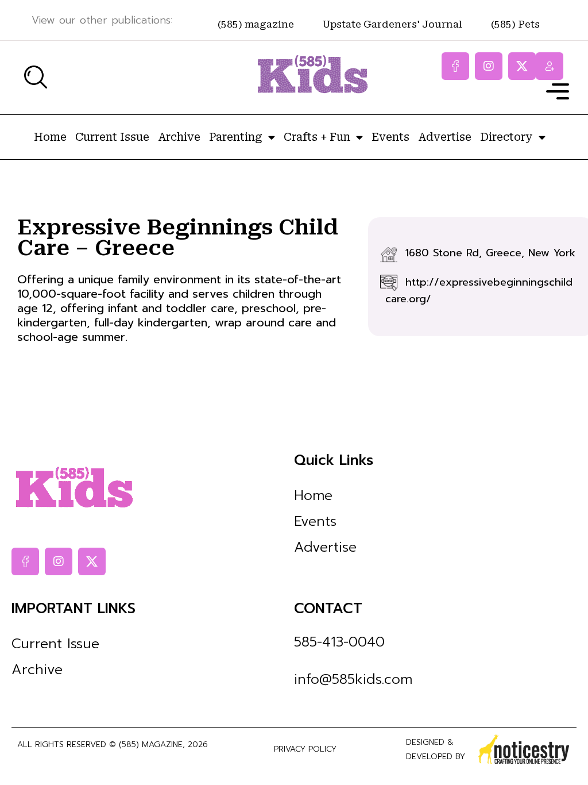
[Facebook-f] (455, 66)
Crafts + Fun (317, 137)
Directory (506, 137)
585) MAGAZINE (152, 744)
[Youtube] (549, 66)
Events (390, 137)
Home (50, 137)
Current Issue (112, 137)
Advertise (444, 137)
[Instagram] (488, 66)
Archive (179, 137)
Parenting (235, 137)
